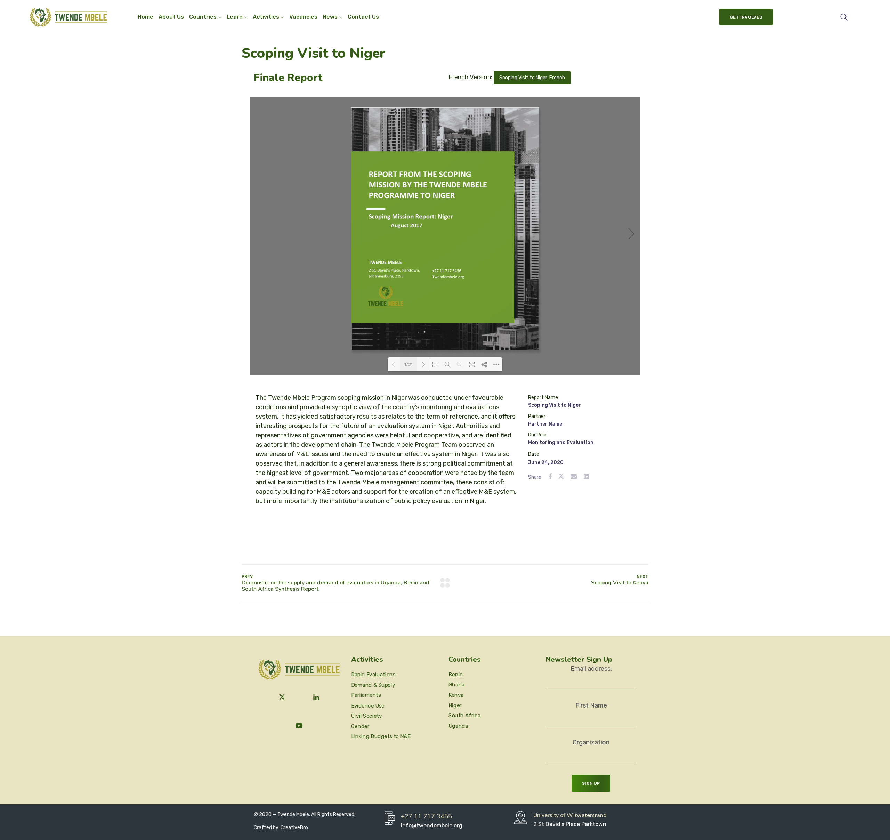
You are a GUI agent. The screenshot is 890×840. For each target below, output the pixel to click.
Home (145, 17)
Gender (360, 726)
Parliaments (366, 695)
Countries (203, 17)
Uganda (458, 726)
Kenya (456, 695)
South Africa (464, 715)
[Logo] (68, 17)
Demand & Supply (373, 685)
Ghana (456, 684)
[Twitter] (282, 698)
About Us (171, 17)
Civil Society (366, 716)
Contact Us (363, 17)
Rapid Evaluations (373, 674)
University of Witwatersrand (570, 815)
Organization (591, 742)
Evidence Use (368, 705)
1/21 (408, 364)
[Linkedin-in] (316, 698)
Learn (235, 17)
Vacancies (303, 17)
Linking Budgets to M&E (381, 736)
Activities (266, 17)
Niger (455, 705)
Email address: (591, 668)
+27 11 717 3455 (426, 816)
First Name (591, 705)
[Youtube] (299, 726)
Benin (455, 674)
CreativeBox (294, 828)
